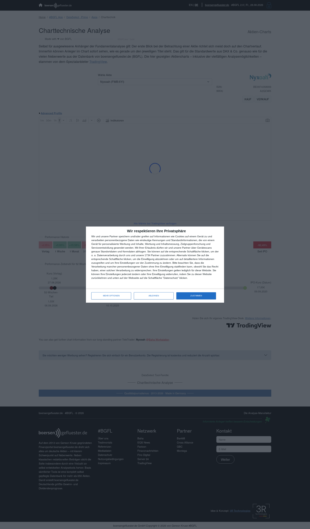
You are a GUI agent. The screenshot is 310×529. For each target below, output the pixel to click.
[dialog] (155, 265)
